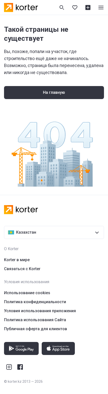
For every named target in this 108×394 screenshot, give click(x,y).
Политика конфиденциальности (35, 301)
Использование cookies (27, 292)
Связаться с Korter (22, 268)
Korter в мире (17, 259)
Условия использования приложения (40, 310)
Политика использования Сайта (35, 319)
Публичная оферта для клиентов (35, 328)
